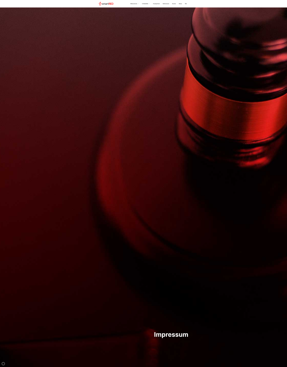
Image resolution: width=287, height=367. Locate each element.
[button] (3, 363)
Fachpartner (156, 3)
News (180, 3)
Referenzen (166, 3)
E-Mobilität (145, 3)
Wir (186, 3)
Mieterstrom (133, 3)
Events (174, 3)
